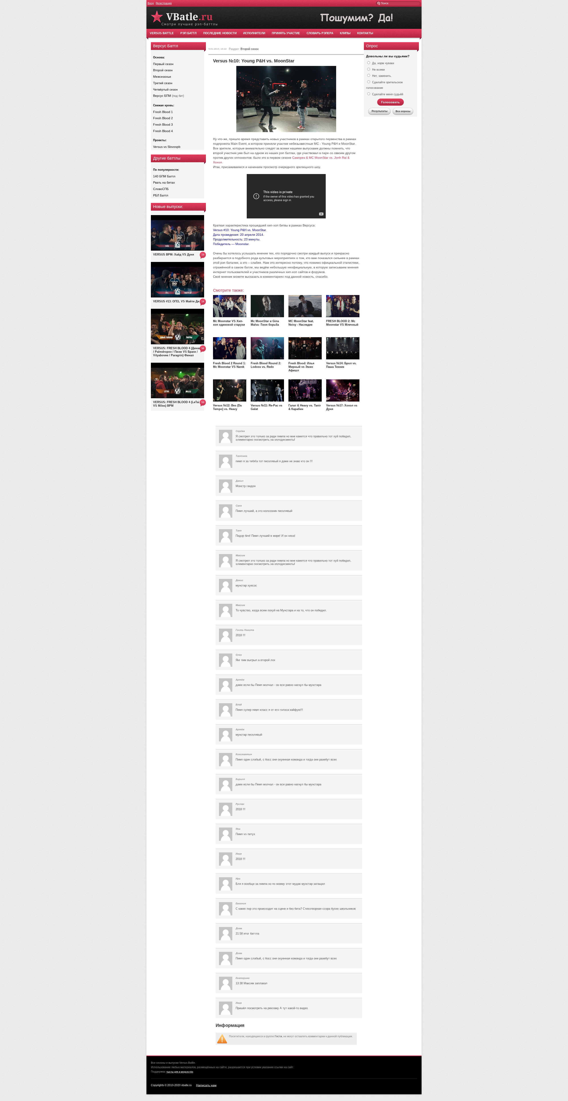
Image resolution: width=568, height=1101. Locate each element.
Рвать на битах (164, 182)
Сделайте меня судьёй (387, 94)
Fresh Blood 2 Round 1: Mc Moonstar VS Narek (229, 365)
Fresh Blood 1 (163, 112)
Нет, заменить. (381, 75)
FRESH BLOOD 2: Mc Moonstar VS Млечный (342, 322)
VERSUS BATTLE (162, 33)
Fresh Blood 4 (163, 131)
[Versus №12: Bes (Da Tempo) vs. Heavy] (229, 400)
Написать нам (206, 1085)
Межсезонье (162, 76)
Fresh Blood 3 (163, 124)
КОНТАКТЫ (365, 33)
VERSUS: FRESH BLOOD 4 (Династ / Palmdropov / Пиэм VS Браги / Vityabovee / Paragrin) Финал (177, 352)
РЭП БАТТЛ (188, 33)
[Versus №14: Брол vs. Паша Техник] (342, 358)
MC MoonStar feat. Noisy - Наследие (301, 322)
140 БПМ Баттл (164, 176)
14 (202, 301)
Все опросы (403, 111)
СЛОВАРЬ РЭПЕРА (320, 33)
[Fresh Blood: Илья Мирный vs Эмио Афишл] (305, 358)
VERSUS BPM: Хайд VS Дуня (173, 254)
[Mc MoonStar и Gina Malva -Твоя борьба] (267, 316)
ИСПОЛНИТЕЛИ (254, 33)
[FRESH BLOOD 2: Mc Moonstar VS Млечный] (342, 316)
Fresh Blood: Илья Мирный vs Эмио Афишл (301, 367)
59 (202, 402)
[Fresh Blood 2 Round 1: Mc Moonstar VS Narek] (229, 358)
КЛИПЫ (345, 33)
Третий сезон (162, 83)
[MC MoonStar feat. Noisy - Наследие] (305, 316)
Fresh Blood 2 (163, 118)
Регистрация (164, 3)
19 (202, 254)
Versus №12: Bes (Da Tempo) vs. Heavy (227, 407)
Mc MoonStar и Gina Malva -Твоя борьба (265, 322)
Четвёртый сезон (165, 89)
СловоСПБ (161, 189)
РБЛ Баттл (160, 195)
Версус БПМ (162, 95)
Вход (151, 3)
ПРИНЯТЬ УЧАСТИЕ (286, 33)
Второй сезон (163, 70)
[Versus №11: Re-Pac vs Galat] (267, 400)
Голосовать (390, 102)
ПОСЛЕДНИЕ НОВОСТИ (220, 33)
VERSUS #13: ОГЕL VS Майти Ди (176, 301)
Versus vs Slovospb (166, 147)
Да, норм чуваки (382, 63)
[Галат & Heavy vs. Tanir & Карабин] (305, 400)
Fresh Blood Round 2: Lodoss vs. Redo (266, 365)
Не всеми (378, 69)
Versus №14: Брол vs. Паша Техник (341, 365)
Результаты (379, 111)
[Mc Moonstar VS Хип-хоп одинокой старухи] (229, 316)
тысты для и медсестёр (179, 1071)
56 (202, 348)
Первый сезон (163, 64)
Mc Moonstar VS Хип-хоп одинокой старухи (229, 322)
